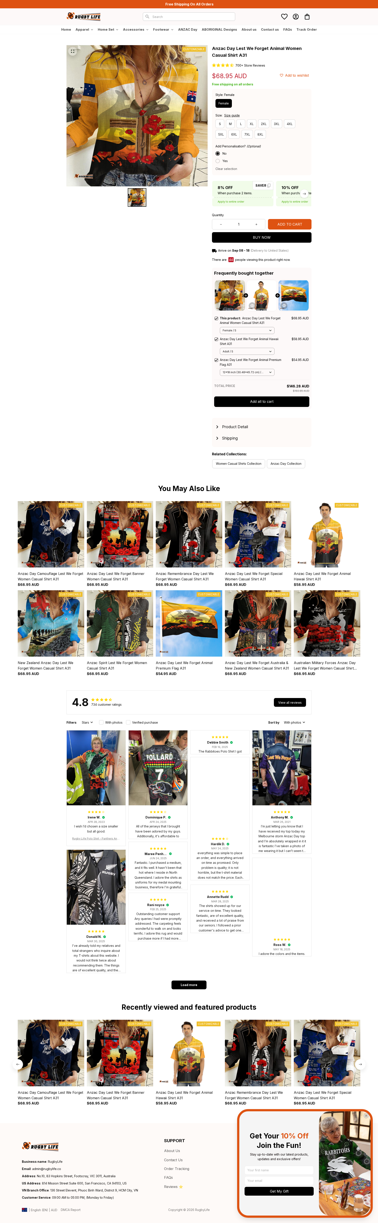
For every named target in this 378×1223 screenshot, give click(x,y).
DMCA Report (70, 1210)
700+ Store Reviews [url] (250, 65)
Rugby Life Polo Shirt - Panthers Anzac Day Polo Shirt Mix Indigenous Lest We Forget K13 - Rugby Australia (96, 839)
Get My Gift (279, 1191)
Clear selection (226, 169)
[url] (46, 1168)
